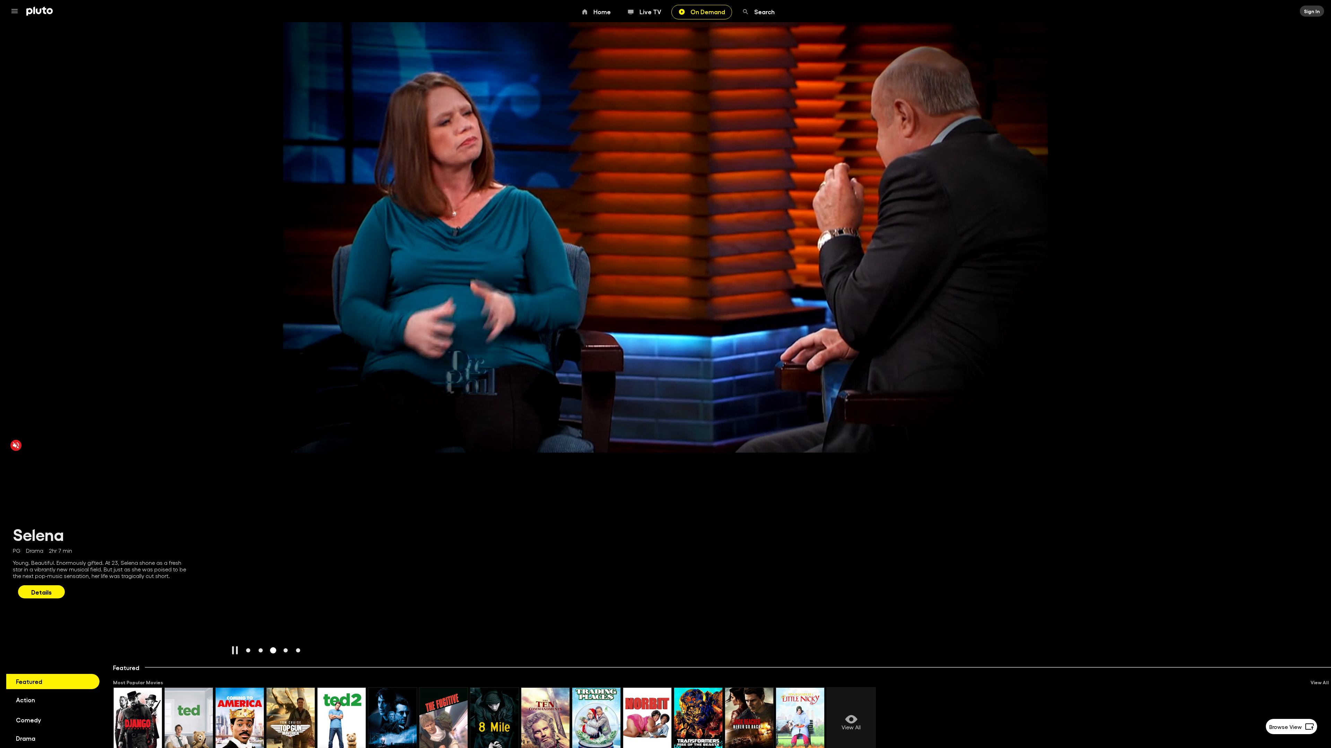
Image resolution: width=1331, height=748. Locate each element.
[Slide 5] (298, 650)
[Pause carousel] (235, 650)
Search (764, 11)
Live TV (650, 11)
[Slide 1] (248, 650)
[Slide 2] (261, 650)
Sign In (1312, 11)
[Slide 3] (273, 650)
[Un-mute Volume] (15, 445)
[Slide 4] (285, 650)
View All (1320, 682)
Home (602, 11)
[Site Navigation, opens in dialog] (16, 11)
